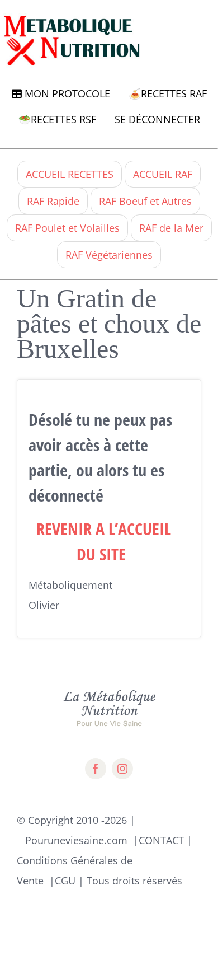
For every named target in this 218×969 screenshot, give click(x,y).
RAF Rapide (53, 201)
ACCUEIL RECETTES (69, 174)
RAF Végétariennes (109, 254)
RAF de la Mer (171, 228)
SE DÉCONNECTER (157, 119)
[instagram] (122, 768)
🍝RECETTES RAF (168, 93)
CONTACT (161, 840)
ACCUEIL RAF (162, 174)
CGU (65, 880)
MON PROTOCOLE (66, 93)
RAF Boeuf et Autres (145, 201)
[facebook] (95, 768)
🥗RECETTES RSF (57, 119)
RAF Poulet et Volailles (67, 228)
